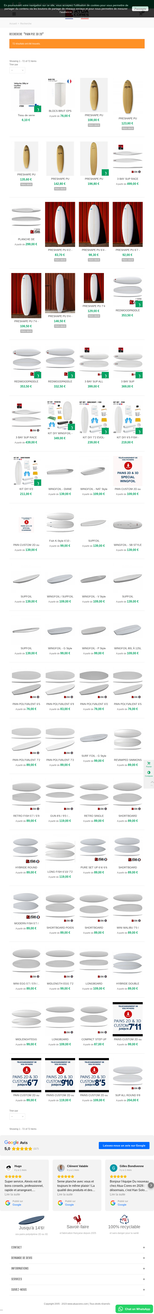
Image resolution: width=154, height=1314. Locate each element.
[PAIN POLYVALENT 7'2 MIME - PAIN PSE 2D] (26, 740)
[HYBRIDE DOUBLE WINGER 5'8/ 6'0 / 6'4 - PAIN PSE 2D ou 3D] (128, 963)
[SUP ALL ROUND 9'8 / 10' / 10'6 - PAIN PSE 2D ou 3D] (128, 1075)
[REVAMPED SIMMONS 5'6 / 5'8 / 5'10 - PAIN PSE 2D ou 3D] (128, 740)
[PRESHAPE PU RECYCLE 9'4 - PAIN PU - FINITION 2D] (94, 158)
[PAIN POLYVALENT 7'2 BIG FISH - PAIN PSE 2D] (60, 740)
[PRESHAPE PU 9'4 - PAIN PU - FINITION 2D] (60, 293)
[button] (3, 1185)
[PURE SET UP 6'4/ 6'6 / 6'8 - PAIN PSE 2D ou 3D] (94, 849)
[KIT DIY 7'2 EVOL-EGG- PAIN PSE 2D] (94, 417)
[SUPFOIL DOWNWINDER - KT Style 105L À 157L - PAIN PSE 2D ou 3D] (26, 578)
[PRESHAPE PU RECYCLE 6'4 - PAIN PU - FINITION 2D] (128, 96)
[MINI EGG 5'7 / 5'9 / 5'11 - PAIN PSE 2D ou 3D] (26, 963)
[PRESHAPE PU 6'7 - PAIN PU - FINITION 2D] (128, 224)
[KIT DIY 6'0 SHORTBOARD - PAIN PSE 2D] (26, 471)
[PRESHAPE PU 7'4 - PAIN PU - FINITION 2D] (26, 295)
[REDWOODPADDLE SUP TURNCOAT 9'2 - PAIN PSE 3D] (60, 361)
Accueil (13, 23)
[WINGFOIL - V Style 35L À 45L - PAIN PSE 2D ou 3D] (94, 578)
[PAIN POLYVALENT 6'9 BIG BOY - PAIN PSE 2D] (60, 684)
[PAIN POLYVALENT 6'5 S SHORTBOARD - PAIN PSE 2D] (128, 684)
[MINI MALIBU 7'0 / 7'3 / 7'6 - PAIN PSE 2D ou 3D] (128, 907)
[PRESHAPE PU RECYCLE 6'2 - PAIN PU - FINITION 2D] (94, 95)
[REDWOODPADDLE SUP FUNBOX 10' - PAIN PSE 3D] (128, 290)
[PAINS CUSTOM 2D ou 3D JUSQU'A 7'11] (128, 1019)
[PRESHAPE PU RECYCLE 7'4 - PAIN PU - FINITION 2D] (60, 158)
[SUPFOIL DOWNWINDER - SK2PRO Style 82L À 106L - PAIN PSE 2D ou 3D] (94, 523)
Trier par (13, 64)
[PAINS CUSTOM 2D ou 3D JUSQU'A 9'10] (60, 1075)
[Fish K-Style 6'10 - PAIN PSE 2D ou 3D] (60, 523)
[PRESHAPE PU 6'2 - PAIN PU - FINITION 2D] (60, 224)
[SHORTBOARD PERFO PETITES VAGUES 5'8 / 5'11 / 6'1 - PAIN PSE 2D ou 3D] (128, 795)
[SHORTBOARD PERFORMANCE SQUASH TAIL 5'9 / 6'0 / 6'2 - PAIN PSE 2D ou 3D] (94, 907)
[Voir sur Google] (8, 1168)
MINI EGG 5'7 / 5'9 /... (26, 983)
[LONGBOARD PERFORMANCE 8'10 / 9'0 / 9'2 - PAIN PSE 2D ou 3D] (60, 1019)
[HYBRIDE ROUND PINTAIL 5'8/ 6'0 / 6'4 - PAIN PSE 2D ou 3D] (26, 849)
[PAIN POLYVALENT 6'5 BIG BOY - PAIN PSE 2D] (26, 684)
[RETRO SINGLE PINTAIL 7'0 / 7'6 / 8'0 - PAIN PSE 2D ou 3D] (94, 795)
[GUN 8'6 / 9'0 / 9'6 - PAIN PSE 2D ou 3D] (60, 795)
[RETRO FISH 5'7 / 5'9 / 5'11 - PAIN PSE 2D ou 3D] (26, 795)
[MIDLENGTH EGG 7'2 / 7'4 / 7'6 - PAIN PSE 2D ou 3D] (60, 963)
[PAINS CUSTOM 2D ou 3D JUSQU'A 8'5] (94, 1075)
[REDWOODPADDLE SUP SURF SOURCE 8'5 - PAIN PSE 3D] (26, 361)
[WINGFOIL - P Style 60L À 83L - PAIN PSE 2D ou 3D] (94, 630)
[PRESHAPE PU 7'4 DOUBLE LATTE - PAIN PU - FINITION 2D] (94, 288)
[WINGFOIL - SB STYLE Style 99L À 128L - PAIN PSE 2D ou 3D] (128, 525)
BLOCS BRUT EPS (60, 110)
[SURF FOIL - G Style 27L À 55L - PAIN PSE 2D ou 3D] (94, 738)
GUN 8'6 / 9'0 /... (60, 815)
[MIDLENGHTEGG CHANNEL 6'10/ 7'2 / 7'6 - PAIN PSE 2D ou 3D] (26, 1019)
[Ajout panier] (37, 109)
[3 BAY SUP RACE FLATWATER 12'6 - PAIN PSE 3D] (26, 417)
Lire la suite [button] (12, 1194)
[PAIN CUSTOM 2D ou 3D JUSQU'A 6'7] (26, 1075)
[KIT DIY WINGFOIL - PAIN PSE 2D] (60, 415)
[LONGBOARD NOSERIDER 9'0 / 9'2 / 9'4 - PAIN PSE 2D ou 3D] (94, 963)
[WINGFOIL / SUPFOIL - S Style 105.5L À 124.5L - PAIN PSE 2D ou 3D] (60, 578)
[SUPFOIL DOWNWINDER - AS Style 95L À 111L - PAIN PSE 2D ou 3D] (128, 578)
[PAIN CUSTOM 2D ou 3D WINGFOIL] (128, 471)
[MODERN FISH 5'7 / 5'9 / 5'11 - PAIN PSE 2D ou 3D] (26, 905)
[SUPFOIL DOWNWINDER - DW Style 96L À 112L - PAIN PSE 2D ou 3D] (26, 630)
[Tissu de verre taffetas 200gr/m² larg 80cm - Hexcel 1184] (26, 95)
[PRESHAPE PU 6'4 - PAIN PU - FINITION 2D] (94, 224)
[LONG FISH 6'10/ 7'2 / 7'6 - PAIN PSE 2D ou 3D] (60, 851)
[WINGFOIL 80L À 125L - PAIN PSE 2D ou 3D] (128, 630)
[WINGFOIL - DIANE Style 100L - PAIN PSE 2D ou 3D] (60, 471)
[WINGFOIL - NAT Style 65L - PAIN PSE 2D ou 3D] (94, 471)
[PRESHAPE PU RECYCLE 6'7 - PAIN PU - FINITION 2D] (26, 156)
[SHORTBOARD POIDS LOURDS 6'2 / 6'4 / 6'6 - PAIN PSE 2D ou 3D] (60, 907)
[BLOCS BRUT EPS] (60, 93)
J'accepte (140, 8)
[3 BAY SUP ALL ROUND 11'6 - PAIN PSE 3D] (94, 361)
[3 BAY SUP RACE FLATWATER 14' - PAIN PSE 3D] (128, 158)
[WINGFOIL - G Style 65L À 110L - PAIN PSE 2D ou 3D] (60, 630)
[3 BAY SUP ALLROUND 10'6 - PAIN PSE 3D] (128, 361)
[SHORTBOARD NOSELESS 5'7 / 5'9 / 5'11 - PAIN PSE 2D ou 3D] (128, 849)
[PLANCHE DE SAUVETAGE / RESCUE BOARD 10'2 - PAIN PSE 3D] (26, 219)
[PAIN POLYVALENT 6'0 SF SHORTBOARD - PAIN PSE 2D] (94, 684)
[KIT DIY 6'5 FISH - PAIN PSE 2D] (128, 417)
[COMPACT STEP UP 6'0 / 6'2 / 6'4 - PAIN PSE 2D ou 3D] (94, 1019)
